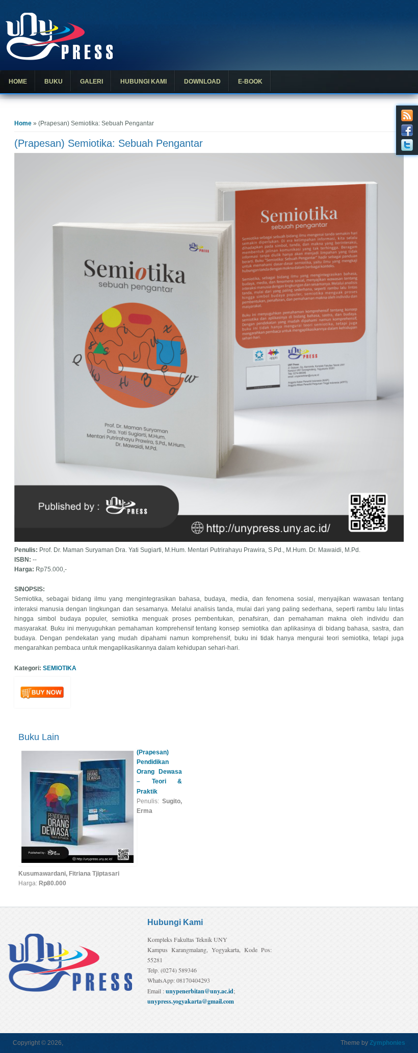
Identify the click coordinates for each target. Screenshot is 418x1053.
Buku (53, 81)
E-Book (250, 81)
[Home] (59, 58)
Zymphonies (387, 1042)
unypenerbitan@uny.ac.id (199, 991)
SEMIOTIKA (59, 668)
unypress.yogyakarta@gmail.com (190, 1001)
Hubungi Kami (143, 81)
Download (202, 81)
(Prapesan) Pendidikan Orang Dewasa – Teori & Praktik (159, 772)
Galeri (91, 81)
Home (18, 81)
